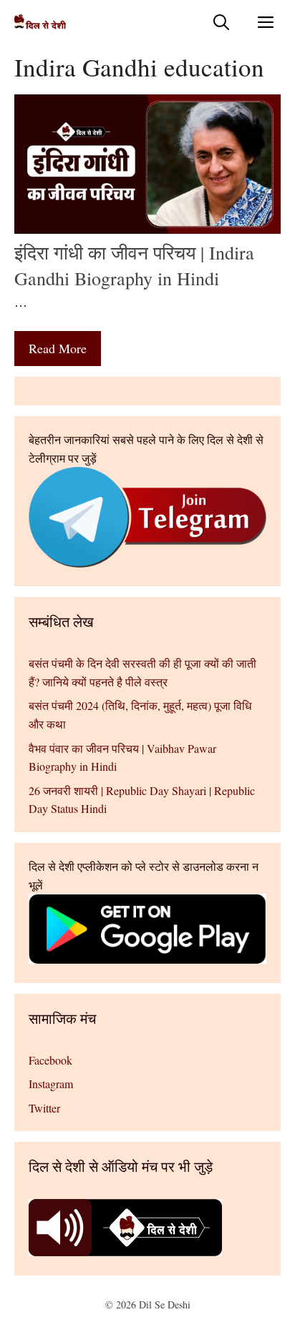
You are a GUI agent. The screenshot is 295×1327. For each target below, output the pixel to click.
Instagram (51, 1083)
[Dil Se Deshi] (40, 21)
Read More (58, 348)
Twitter (44, 1107)
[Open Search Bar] (221, 21)
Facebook (50, 1059)
